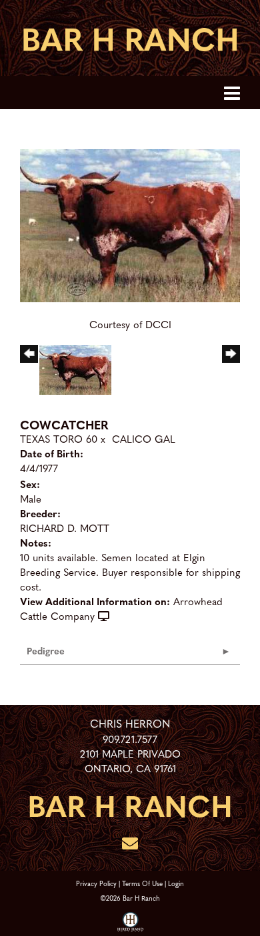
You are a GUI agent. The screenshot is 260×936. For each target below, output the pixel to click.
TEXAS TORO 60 (58, 438)
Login (176, 883)
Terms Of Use (142, 883)
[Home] (130, 805)
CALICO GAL (143, 438)
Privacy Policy (96, 883)
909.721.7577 (130, 739)
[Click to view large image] (130, 223)
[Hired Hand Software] (130, 922)
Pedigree (46, 650)
